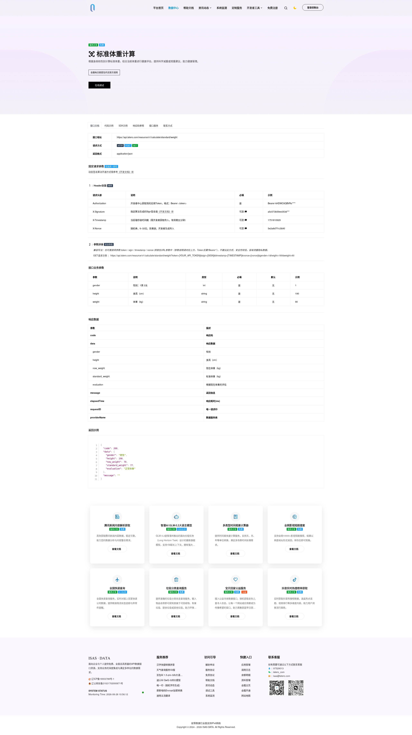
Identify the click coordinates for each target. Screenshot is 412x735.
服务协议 (210, 670)
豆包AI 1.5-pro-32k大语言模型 (170, 675)
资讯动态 (204, 8)
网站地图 (245, 695)
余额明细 (245, 675)
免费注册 (272, 8)
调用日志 (245, 670)
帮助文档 (188, 8)
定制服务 (237, 8)
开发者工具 (253, 8)
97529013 (278, 668)
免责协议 (210, 675)
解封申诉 (210, 664)
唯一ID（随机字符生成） (169, 685)
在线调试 (99, 85)
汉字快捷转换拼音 (166, 664)
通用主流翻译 (163, 695)
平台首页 (158, 8)
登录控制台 (312, 7)
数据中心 (173, 8)
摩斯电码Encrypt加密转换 (169, 690)
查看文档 (116, 548)
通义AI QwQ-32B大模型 (169, 680)
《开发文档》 (124, 171)
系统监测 (222, 8)
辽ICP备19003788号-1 (102, 678)
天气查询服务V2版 (166, 670)
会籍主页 (245, 685)
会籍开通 (245, 690)
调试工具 (210, 690)
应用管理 (245, 664)
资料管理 (245, 680)
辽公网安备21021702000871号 (107, 683)
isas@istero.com (281, 675)
